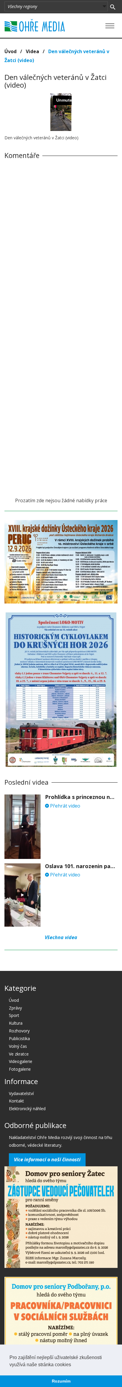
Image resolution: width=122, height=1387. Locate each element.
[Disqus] (61, 247)
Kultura (16, 1023)
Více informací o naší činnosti (47, 1159)
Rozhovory (19, 1031)
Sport (14, 1015)
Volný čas (18, 1046)
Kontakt (16, 1101)
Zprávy (15, 1008)
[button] (73, 1365)
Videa (32, 51)
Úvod (10, 51)
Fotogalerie (20, 1069)
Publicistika (19, 1038)
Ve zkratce (19, 1054)
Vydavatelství (21, 1093)
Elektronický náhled (27, 1108)
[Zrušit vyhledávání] (113, 6)
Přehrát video (64, 805)
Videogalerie (20, 1061)
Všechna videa (61, 937)
